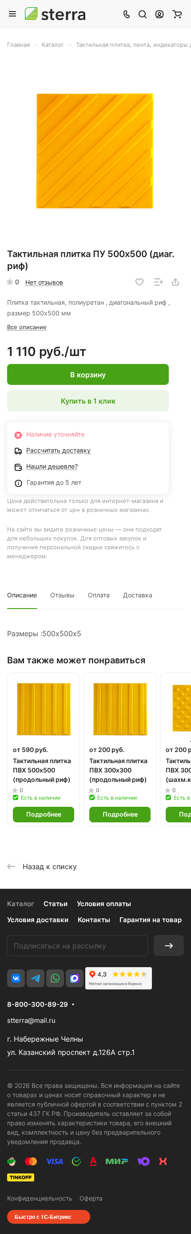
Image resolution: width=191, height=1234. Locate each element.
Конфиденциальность (39, 1198)
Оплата (99, 595)
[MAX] (75, 978)
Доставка (137, 595)
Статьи (56, 903)
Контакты (94, 919)
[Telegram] (35, 978)
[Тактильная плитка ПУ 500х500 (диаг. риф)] (95, 151)
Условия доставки (37, 919)
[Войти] (159, 13)
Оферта (91, 1198)
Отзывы (62, 595)
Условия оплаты (104, 903)
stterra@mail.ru (31, 1020)
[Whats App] (55, 978)
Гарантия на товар (150, 919)
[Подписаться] (169, 945)
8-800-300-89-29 (37, 1005)
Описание (22, 595)
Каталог (20, 903)
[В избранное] (139, 282)
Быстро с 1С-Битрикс (43, 1217)
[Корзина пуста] (177, 13)
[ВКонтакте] (16, 978)
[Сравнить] (158, 282)
